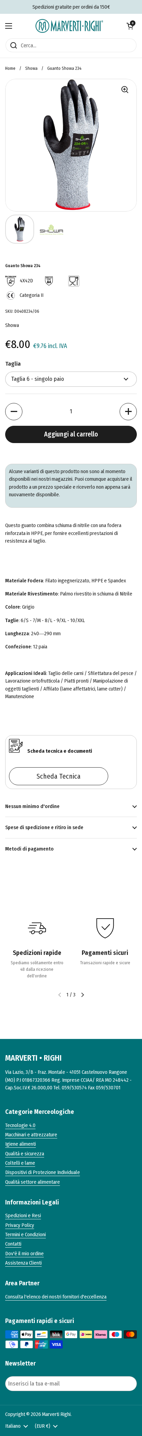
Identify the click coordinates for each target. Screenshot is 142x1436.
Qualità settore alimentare (32, 1182)
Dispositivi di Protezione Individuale (42, 1172)
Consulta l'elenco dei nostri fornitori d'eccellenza (55, 1297)
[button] (130, 26)
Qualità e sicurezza (24, 1154)
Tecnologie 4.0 (20, 1125)
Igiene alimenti (20, 1144)
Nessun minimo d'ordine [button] (32, 806)
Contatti (13, 1244)
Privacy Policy (19, 1225)
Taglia (13, 363)
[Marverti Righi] (69, 26)
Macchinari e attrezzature (31, 1135)
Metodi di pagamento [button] (29, 849)
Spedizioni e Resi (23, 1215)
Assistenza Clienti (23, 1263)
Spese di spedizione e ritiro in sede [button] (44, 827)
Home (10, 68)
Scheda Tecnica (59, 776)
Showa (31, 68)
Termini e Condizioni (25, 1234)
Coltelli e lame (20, 1163)
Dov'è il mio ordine (24, 1253)
